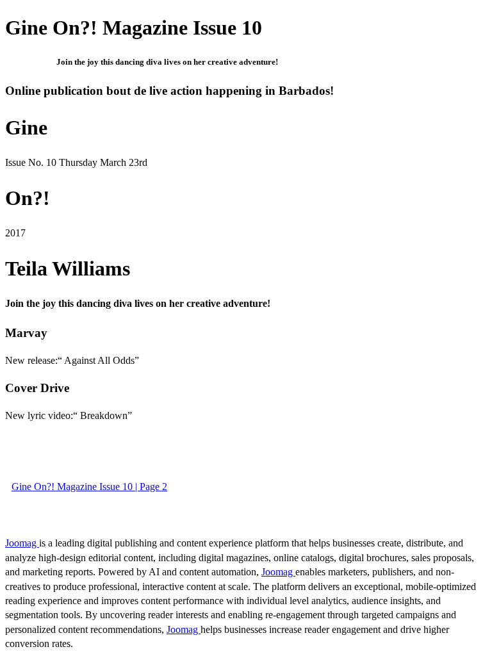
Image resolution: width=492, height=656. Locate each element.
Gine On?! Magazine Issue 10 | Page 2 (89, 486)
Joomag (22, 542)
